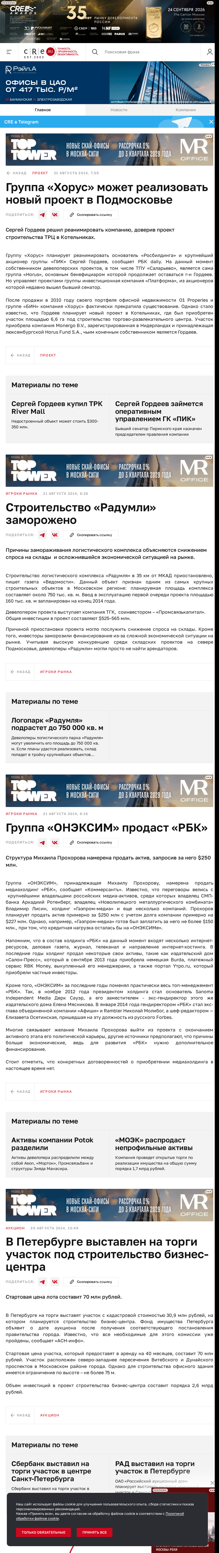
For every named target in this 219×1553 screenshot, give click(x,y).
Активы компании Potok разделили (52, 1143)
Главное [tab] (43, 109)
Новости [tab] (119, 109)
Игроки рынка (21, 493)
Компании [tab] (186, 109)
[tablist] (109, 110)
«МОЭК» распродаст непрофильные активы (154, 1143)
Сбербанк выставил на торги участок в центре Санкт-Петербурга (51, 1471)
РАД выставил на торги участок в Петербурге (155, 1467)
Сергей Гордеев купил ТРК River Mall (57, 407)
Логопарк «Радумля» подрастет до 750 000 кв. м (57, 723)
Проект (40, 173)
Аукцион (15, 1228)
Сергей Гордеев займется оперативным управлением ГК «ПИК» (159, 411)
